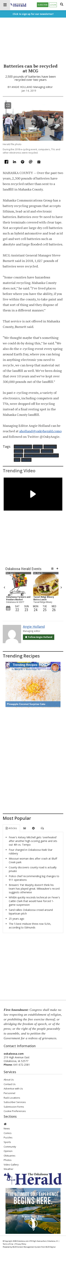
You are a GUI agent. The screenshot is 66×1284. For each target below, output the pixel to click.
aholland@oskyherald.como (40, 431)
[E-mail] (31, 162)
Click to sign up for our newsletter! (33, 14)
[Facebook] (7, 162)
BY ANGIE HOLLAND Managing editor (30, 87)
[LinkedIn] (15, 162)
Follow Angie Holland (39, 637)
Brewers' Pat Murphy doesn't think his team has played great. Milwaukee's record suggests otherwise (34, 888)
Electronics (50, 446)
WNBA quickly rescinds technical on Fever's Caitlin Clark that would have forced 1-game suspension (34, 901)
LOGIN (53, 4)
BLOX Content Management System (26, 1247)
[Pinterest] (23, 162)
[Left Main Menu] (5, 5)
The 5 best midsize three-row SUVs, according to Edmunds (30, 925)
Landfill (18, 455)
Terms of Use (8, 1244)
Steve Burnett (32, 451)
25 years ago (16, 918)
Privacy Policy (20, 1244)
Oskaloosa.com (23, 1241)
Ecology (38, 446)
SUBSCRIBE (43, 4)
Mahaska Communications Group (41, 455)
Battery (18, 451)
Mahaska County (23, 446)
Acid (17, 460)
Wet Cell (26, 460)
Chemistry (47, 451)
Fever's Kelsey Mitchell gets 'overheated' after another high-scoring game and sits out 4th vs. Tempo (33, 841)
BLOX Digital (50, 1247)
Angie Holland (34, 626)
